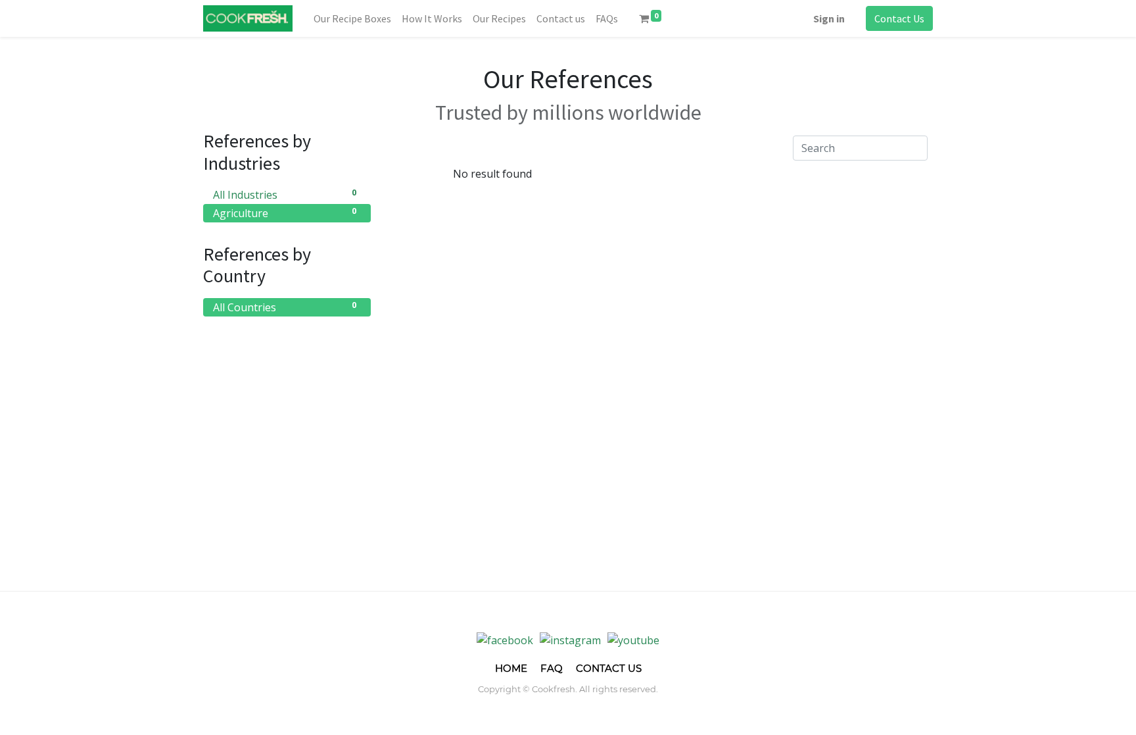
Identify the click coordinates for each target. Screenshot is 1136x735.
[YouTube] (633, 639)
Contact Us (899, 18)
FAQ (551, 668)
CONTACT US (609, 668)
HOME (511, 668)
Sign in (829, 18)
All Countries (284, 307)
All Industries (284, 194)
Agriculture (284, 212)
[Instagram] (570, 639)
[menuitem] (352, 18)
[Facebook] (504, 639)
